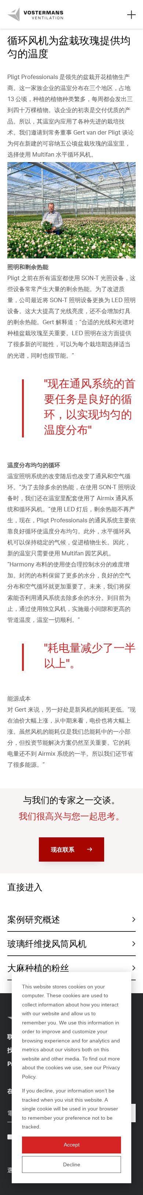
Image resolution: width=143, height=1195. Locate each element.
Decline (71, 1164)
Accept (72, 1145)
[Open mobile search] (131, 14)
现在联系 (62, 849)
